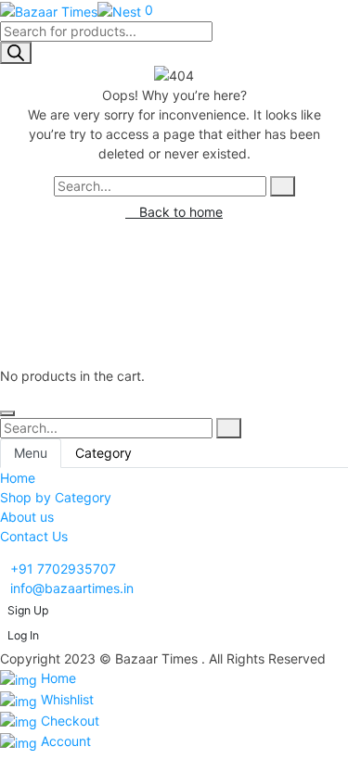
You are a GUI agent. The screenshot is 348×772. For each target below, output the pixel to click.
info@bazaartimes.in (72, 588)
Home (56, 678)
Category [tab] (103, 453)
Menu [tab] (30, 453)
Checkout (68, 720)
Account (64, 741)
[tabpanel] (174, 507)
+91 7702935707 (63, 568)
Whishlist (65, 699)
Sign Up (27, 610)
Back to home (179, 212)
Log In (23, 635)
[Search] (16, 53)
